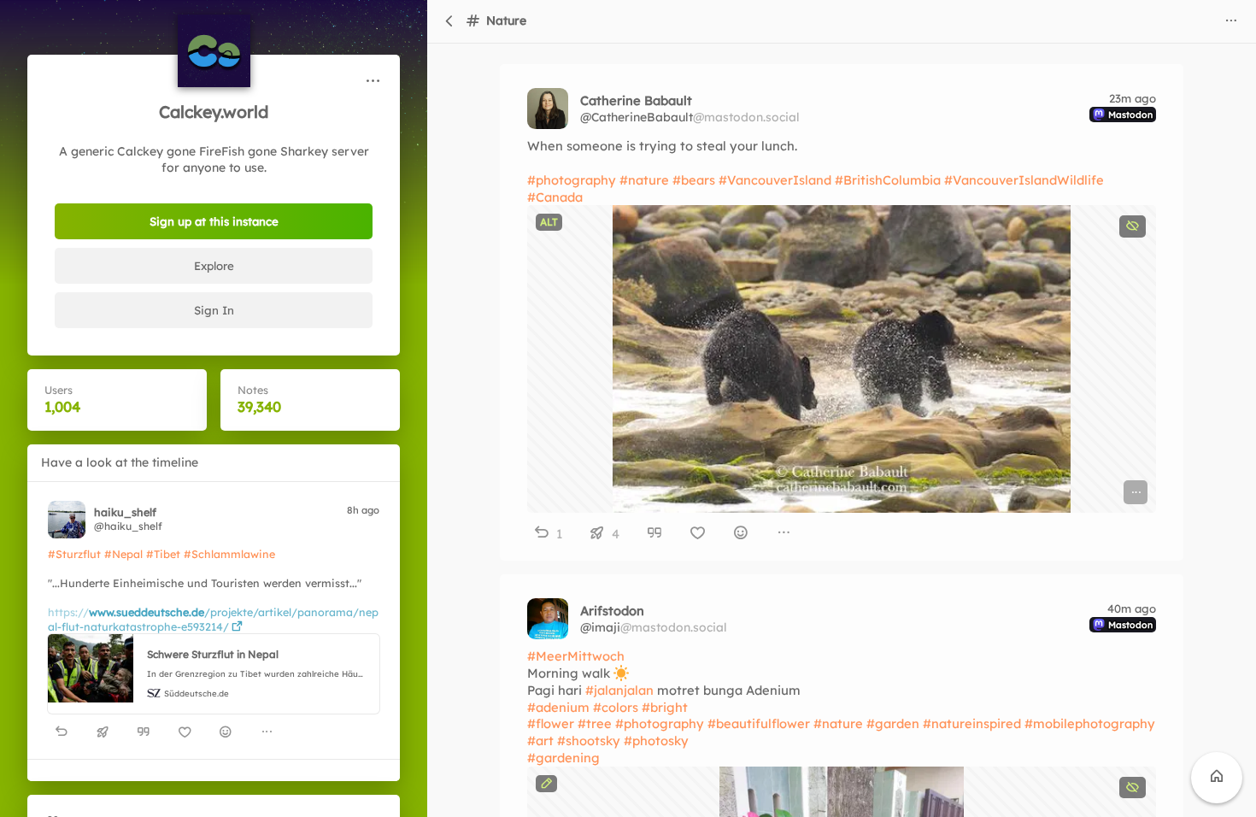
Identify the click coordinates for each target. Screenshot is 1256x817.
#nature (644, 180)
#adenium (558, 707)
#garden (892, 724)
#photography (571, 180)
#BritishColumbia (888, 180)
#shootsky (588, 741)
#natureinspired (972, 724)
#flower (550, 724)
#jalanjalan (619, 690)
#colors (615, 707)
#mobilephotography (1089, 724)
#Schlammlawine (229, 554)
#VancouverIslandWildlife (1024, 180)
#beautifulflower (758, 724)
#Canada (555, 197)
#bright (665, 707)
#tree (595, 724)
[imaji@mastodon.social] (547, 618)
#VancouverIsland (775, 180)
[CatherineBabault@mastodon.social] (547, 108)
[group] (213, 732)
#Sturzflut (74, 554)
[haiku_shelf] (66, 519)
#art (540, 741)
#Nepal (123, 554)
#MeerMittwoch (576, 656)
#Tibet (163, 554)
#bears (693, 180)
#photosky (656, 741)
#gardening (563, 757)
